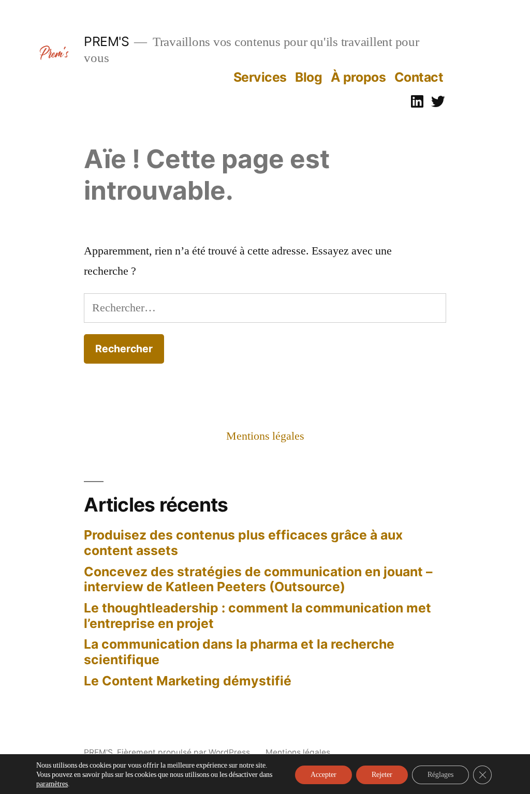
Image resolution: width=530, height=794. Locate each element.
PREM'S (106, 41)
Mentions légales (265, 436)
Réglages (440, 774)
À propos (358, 77)
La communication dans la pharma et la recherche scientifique (239, 651)
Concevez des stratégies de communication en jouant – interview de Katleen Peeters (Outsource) (258, 579)
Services (260, 77)
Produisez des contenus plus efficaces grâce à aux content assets (243, 542)
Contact (419, 77)
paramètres (52, 784)
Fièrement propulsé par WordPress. (185, 752)
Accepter (323, 774)
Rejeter (382, 774)
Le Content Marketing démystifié (187, 680)
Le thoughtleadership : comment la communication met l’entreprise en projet (257, 615)
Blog (308, 77)
